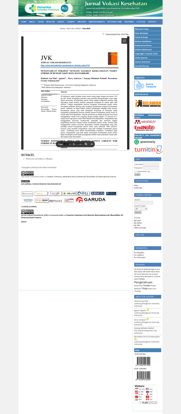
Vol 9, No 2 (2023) (74, 28)
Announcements (97, 22)
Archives (82, 22)
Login (41, 22)
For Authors (139, 255)
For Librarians (139, 257)
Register (51, 22)
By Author (138, 223)
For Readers (139, 252)
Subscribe (138, 188)
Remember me (144, 171)
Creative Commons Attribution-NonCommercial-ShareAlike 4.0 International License (81, 176)
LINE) (144, 368)
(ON (140, 368)
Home (23, 22)
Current (71, 22)
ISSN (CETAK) (140, 354)
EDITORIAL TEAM (114, 22)
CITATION (141, 22)
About (32, 22)
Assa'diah (86, 28)
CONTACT (152, 22)
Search (61, 22)
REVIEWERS (129, 22)
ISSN (136, 368)
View (136, 185)
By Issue (137, 220)
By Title (137, 225)
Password (138, 168)
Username (138, 164)
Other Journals (140, 228)
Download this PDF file (117, 34)
